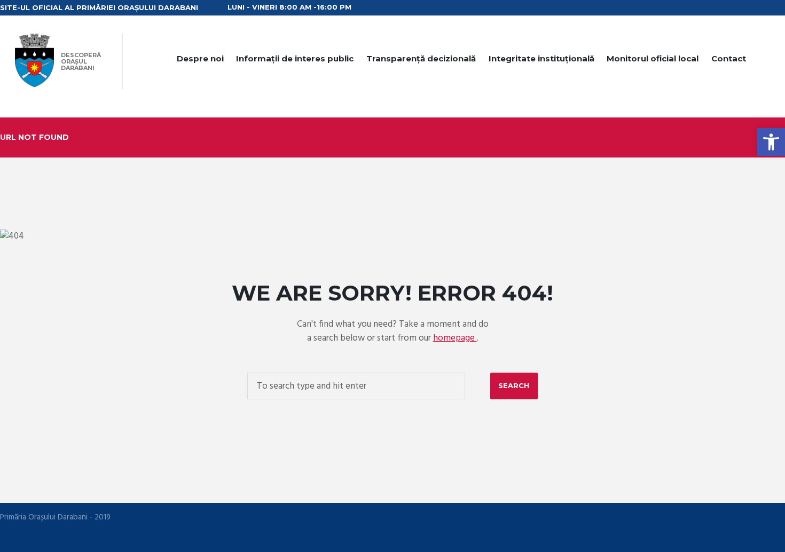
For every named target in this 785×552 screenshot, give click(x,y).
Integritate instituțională (541, 58)
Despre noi (200, 58)
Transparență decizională (421, 58)
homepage (455, 338)
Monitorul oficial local (652, 58)
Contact (728, 58)
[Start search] (514, 386)
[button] (771, 142)
